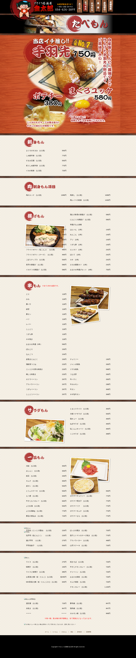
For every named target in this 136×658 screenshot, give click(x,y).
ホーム (47, 632)
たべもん (55, 632)
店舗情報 (88, 632)
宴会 (72, 632)
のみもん (64, 632)
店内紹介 (79, 632)
